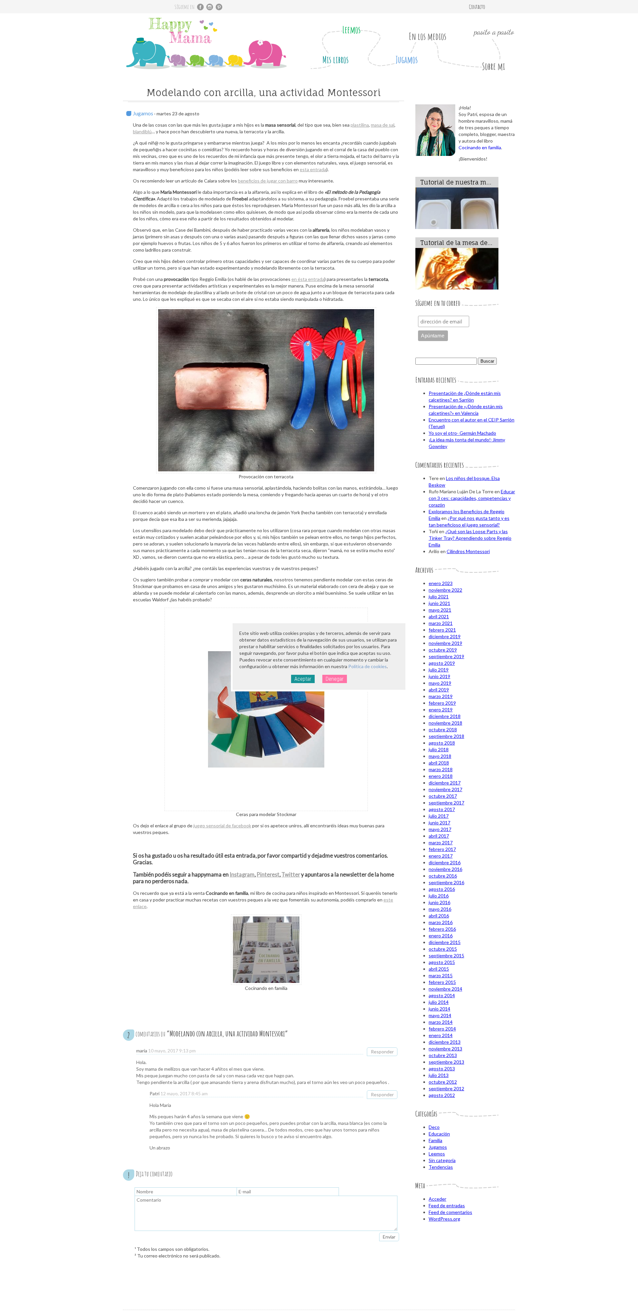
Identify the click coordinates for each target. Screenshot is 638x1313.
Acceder (437, 1199)
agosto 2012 (442, 1095)
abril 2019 (439, 689)
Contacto (477, 6)
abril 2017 (439, 836)
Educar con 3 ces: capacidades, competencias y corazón (472, 498)
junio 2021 (439, 603)
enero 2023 (441, 583)
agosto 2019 (442, 663)
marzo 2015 (441, 975)
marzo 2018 (441, 769)
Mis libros (335, 59)
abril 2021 (439, 616)
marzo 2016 (441, 922)
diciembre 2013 (445, 1042)
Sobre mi (493, 66)
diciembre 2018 (445, 716)
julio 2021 (439, 596)
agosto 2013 (442, 1068)
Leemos (351, 30)
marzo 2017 (441, 842)
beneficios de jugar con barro (268, 180)
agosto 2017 (442, 809)
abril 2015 (439, 969)
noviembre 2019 (445, 643)
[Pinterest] (219, 7)
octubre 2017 (443, 796)
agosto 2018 (442, 743)
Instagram (242, 874)
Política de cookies (367, 666)
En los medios (427, 36)
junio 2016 (439, 902)
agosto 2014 (442, 995)
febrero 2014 (442, 1028)
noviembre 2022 (445, 590)
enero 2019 (441, 709)
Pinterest (268, 874)
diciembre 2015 (445, 942)
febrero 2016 (442, 929)
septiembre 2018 (446, 736)
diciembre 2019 (445, 636)
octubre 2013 (443, 1055)
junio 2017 (439, 822)
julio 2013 (439, 1075)
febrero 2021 (442, 630)
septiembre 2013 (446, 1062)
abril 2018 (439, 763)
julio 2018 (439, 749)
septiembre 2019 (446, 656)
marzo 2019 (441, 696)
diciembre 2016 (445, 862)
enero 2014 (441, 1035)
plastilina (360, 125)
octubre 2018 (443, 729)
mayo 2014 (440, 1015)
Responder (382, 1051)
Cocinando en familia (480, 147)
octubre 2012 (443, 1082)
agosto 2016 (442, 889)
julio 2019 (439, 669)
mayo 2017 (440, 829)
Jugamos (406, 59)
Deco (434, 1127)
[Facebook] (200, 7)
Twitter (290, 874)
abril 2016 (439, 915)
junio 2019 (439, 676)
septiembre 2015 (446, 955)
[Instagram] (209, 7)
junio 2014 (439, 1009)
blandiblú (142, 131)
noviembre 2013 (445, 1048)
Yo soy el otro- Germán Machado (462, 433)
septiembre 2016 (446, 882)
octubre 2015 (443, 949)
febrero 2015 (442, 982)
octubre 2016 (443, 876)
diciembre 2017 (445, 782)
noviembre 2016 (445, 869)
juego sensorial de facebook (222, 825)
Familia (435, 1140)
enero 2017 (441, 856)
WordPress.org (444, 1219)
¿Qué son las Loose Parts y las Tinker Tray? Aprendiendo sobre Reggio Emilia (470, 538)
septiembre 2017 (446, 802)
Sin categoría (442, 1160)
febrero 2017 (442, 849)
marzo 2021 (441, 623)
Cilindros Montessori (468, 551)
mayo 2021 (440, 610)
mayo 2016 (440, 909)
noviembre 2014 (445, 989)
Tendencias (441, 1167)
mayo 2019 (440, 683)
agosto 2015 (442, 962)
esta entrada (313, 169)
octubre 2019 (443, 650)
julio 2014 (439, 1002)
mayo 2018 (440, 756)
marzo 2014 (441, 1022)
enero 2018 (441, 776)
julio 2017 (439, 816)
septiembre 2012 (446, 1088)
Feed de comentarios (450, 1212)
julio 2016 (439, 895)
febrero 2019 (442, 703)
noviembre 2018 (445, 723)
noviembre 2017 (445, 789)
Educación (439, 1133)
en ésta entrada (307, 279)
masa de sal (382, 125)
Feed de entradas (447, 1205)
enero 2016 (441, 935)
